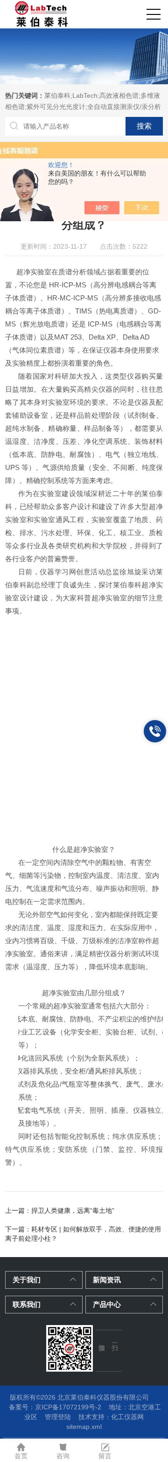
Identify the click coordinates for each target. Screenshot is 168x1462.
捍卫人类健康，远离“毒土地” (72, 1210)
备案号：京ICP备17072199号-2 (55, 1407)
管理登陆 (58, 1417)
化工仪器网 (127, 1417)
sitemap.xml (84, 1426)
